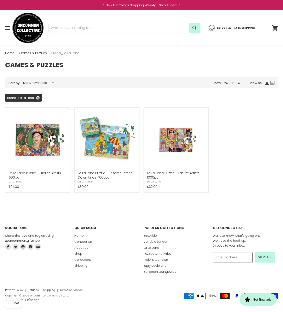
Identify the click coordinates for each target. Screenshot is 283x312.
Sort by (13, 83)
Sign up (265, 257)
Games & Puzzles (33, 53)
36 (233, 83)
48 (240, 83)
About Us (81, 247)
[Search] (194, 28)
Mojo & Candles (156, 259)
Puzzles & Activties (158, 253)
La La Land (16, 182)
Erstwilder (151, 235)
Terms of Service (71, 290)
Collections (83, 259)
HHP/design (31, 300)
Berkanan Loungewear (161, 271)
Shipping (80, 265)
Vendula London (156, 241)
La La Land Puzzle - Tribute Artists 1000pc (173, 175)
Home (10, 53)
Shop (78, 253)
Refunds (33, 290)
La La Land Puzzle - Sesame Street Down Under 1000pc (105, 175)
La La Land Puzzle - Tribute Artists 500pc (35, 175)
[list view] (272, 83)
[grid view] (267, 83)
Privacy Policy (14, 290)
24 (226, 83)
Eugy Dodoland (155, 265)
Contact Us (83, 241)
